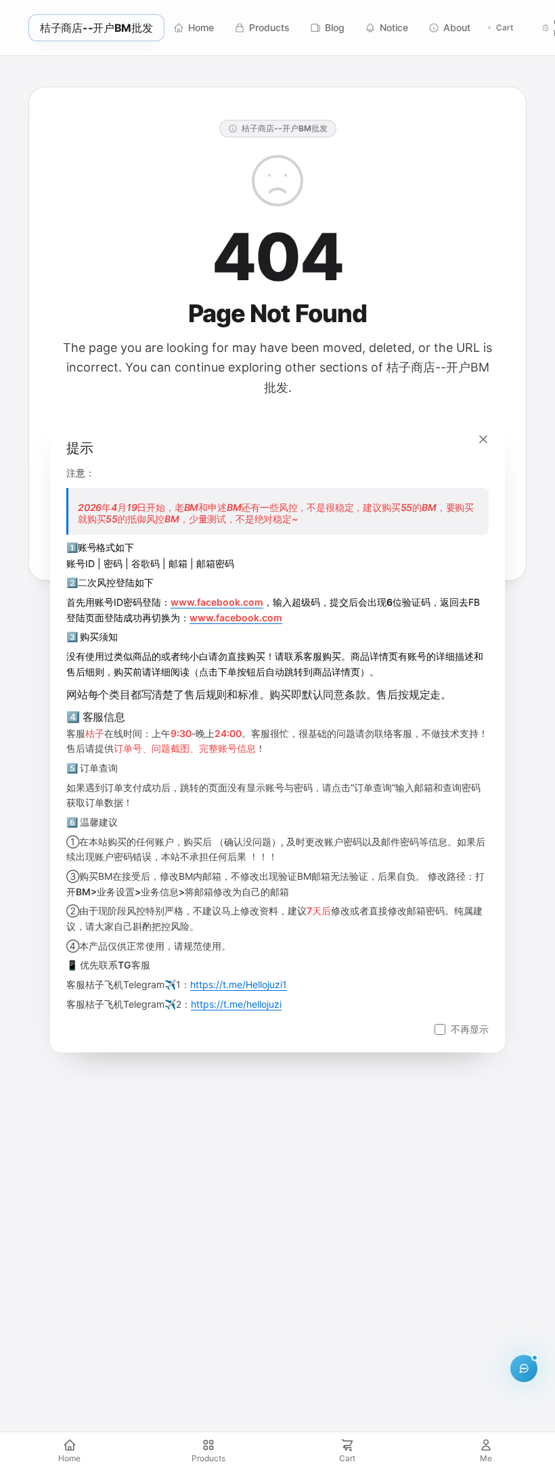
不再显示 (470, 1029)
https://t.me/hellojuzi (236, 1004)
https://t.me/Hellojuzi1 (238, 984)
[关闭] (483, 439)
